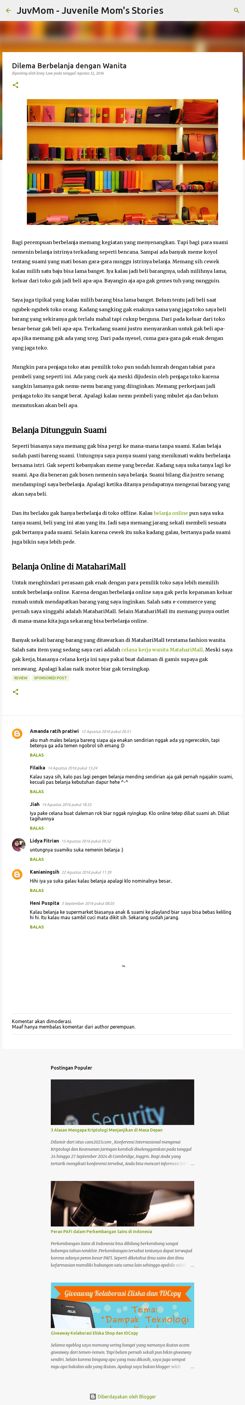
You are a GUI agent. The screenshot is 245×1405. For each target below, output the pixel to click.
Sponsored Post (50, 678)
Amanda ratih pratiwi (54, 731)
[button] (15, 85)
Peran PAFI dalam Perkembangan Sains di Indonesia (101, 1231)
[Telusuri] (171, 10)
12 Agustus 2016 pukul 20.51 (106, 731)
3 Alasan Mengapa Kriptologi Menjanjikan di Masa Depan (107, 1130)
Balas (37, 755)
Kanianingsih (44, 872)
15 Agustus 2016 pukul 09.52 (86, 841)
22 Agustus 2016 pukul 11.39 (86, 872)
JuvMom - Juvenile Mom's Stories (90, 10)
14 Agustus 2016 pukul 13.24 (72, 768)
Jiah (34, 804)
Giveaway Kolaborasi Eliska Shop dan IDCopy (94, 1333)
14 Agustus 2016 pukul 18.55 (66, 804)
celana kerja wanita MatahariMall (162, 650)
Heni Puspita (44, 903)
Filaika (37, 767)
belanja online (171, 513)
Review (20, 678)
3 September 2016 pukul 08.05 (88, 903)
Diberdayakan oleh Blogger (126, 1396)
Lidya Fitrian (44, 840)
